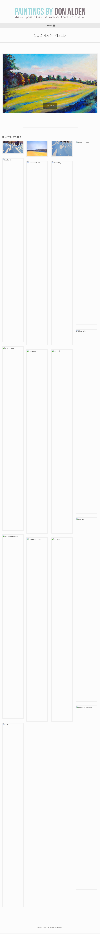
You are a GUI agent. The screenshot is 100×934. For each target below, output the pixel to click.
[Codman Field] (50, 83)
